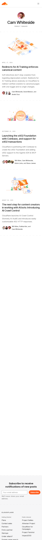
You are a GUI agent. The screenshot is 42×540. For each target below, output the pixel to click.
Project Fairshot (28, 532)
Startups (5, 533)
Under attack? (7, 536)
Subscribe (34, 492)
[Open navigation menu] (38, 4)
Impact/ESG (26, 536)
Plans (4, 520)
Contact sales (7, 523)
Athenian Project (28, 523)
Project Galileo (27, 520)
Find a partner (7, 530)
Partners (5, 527)
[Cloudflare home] (4, 3)
